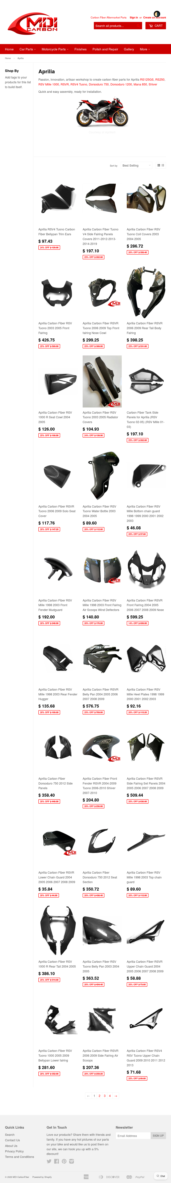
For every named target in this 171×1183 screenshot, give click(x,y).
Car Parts (27, 49)
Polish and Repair (105, 49)
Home (9, 49)
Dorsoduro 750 (99, 84)
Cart (158, 25)
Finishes (80, 49)
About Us (11, 1145)
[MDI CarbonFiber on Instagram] (71, 1162)
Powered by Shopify (42, 1177)
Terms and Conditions (19, 1156)
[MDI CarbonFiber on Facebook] (56, 1162)
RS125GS (147, 79)
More (144, 49)
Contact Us (12, 1140)
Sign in (134, 17)
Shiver (153, 84)
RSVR (65, 84)
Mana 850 (140, 84)
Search (10, 1134)
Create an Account (154, 17)
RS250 (159, 79)
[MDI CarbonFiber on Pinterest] (64, 1162)
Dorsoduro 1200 (121, 84)
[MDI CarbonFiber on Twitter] (49, 1162)
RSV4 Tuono (78, 84)
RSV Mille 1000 (48, 84)
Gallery (129, 49)
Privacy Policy (14, 1151)
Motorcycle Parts (54, 49)
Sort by (113, 165)
